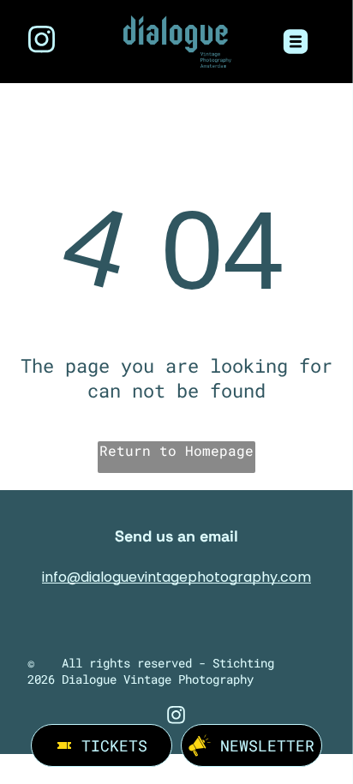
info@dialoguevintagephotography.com (176, 577)
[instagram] (42, 41)
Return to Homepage (176, 450)
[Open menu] (295, 41)
